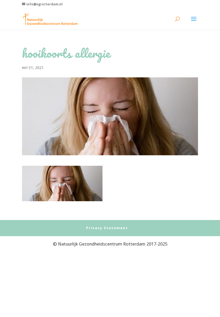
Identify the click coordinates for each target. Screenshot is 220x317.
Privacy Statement (107, 228)
